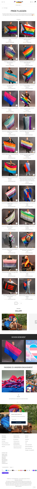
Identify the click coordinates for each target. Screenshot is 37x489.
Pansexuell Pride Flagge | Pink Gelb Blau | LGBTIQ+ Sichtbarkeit (10, 178)
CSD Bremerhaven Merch (17, 447)
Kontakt (26, 441)
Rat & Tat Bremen (4, 459)
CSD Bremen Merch (17, 437)
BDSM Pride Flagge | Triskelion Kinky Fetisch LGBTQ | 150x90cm (27, 296)
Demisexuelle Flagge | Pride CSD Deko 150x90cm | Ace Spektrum (10, 250)
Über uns (26, 437)
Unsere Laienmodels (28, 444)
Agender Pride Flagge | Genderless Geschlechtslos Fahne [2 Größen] (10, 227)
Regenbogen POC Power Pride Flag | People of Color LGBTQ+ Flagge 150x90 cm (27, 250)
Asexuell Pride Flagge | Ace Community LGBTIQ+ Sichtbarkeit (27, 132)
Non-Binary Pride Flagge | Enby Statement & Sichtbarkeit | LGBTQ (27, 155)
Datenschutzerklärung (28, 446)
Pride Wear (3, 441)
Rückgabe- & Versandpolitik (29, 450)
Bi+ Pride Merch (16, 439)
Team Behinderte (4, 455)
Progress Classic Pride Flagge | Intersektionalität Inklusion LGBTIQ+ (27, 85)
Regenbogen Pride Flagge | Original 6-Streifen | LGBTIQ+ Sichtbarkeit (27, 62)
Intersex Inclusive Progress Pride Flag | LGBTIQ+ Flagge (9, 39)
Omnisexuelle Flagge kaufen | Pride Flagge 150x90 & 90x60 (10, 273)
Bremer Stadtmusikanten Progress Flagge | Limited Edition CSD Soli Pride (27, 39)
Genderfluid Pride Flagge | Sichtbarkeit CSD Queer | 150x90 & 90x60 (10, 203)
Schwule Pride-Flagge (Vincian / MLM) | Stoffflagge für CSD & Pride (10, 132)
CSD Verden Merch (16, 441)
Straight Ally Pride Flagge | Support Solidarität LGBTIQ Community (27, 109)
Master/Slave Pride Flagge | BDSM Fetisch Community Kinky (9, 296)
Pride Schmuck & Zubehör (6, 444)
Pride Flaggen (4, 437)
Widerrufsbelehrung (28, 448)
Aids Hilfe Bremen (4, 460)
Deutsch (11, 467)
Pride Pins (3, 446)
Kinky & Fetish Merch (5, 442)
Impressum (27, 439)
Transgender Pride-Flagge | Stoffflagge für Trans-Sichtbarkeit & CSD (10, 85)
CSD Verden (4, 461)
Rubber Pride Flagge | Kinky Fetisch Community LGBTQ (27, 273)
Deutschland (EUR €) (5, 467)
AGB (26, 442)
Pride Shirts (4, 439)
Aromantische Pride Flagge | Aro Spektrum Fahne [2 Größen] (27, 227)
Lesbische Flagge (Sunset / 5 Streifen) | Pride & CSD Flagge (10, 155)
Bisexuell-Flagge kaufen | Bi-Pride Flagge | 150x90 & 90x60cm (10, 109)
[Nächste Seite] (21, 303)
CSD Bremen (4, 458)
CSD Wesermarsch (5, 463)
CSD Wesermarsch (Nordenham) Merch (17, 443)
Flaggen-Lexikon (4, 454)
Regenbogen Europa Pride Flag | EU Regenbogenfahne (9, 62)
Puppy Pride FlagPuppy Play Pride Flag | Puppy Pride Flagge (27, 203)
